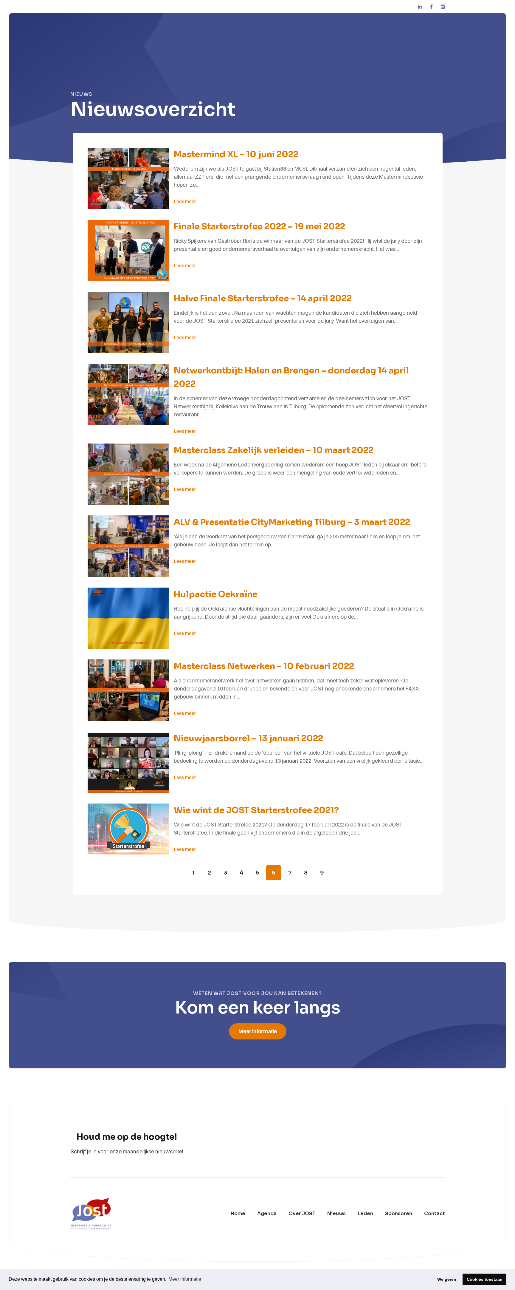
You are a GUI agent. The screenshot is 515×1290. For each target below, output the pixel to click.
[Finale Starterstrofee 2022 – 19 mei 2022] (128, 251)
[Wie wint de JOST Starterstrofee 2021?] (128, 830)
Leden (365, 1213)
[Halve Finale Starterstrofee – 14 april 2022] (128, 323)
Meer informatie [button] (184, 1279)
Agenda (267, 1213)
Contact (434, 1213)
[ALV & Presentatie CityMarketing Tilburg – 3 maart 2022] (128, 547)
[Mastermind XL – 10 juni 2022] (128, 179)
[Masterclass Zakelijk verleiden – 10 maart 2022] (128, 475)
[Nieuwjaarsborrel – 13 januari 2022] (128, 763)
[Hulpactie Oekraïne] (128, 619)
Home (238, 1213)
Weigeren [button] (446, 1279)
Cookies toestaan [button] (484, 1279)
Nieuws (336, 1213)
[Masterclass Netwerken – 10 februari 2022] (128, 691)
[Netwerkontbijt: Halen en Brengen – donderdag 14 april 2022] (128, 395)
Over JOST (301, 1213)
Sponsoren (398, 1213)
